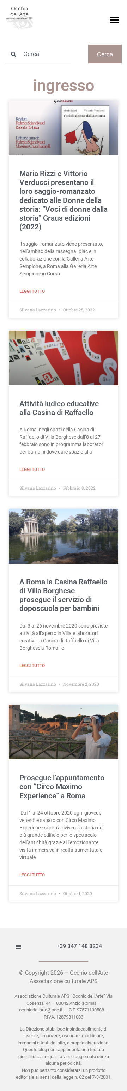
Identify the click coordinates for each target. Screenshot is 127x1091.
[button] (114, 19)
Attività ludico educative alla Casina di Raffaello (59, 408)
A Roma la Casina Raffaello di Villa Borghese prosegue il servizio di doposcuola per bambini (63, 595)
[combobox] (38, 54)
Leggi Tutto (32, 291)
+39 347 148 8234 (79, 946)
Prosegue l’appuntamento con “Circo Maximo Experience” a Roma (61, 787)
